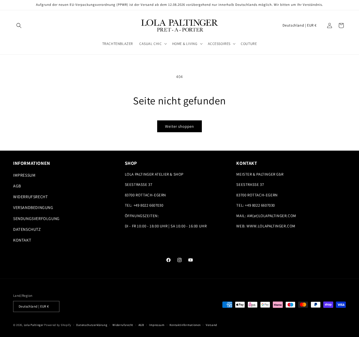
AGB (17, 186)
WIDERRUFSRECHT (30, 197)
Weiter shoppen (179, 126)
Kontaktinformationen (185, 325)
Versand (211, 325)
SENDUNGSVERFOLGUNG (36, 218)
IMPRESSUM (24, 175)
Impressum (156, 325)
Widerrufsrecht (122, 325)
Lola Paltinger (34, 325)
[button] (19, 25)
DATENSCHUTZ (27, 229)
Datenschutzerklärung (91, 325)
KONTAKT (22, 240)
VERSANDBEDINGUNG (33, 207)
